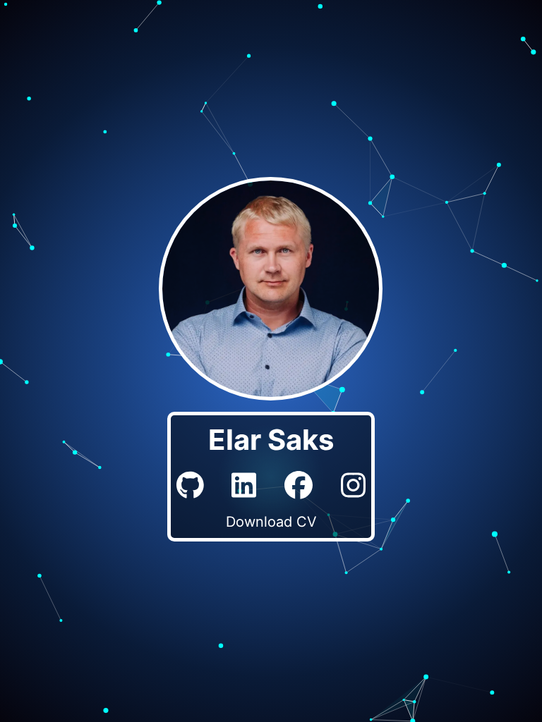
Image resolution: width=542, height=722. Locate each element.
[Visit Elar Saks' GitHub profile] (190, 485)
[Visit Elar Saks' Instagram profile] (353, 485)
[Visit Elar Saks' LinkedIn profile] (243, 485)
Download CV (271, 521)
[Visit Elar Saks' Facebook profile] (298, 485)
